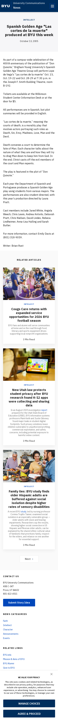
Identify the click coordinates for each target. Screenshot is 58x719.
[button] (51, 673)
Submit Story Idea (19, 602)
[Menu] (52, 6)
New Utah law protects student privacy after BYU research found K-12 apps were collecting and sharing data (29, 397)
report (44, 410)
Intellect (29, 20)
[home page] (5, 6)
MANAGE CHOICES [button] (29, 703)
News (16, 7)
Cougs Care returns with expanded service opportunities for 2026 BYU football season (29, 315)
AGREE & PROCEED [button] (29, 713)
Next (28, 558)
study (23, 511)
